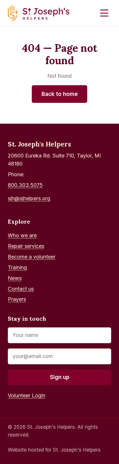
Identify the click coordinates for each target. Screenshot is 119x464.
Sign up (59, 377)
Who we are (22, 235)
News (15, 278)
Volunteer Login (26, 395)
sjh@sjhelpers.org (29, 198)
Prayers (17, 299)
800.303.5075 (25, 185)
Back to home (60, 94)
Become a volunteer (31, 257)
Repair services (26, 246)
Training (17, 267)
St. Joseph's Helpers (39, 144)
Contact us (21, 289)
